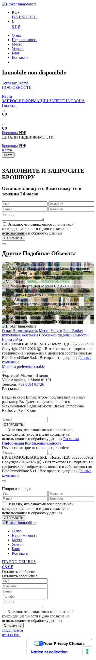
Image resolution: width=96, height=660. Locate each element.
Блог (16, 549)
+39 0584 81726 (31, 384)
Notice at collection (49, 651)
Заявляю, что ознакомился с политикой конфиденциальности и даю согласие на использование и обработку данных (40, 436)
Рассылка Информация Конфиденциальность (40, 441)
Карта (7, 96)
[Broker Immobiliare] (19, 4)
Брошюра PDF (14, 133)
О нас (7, 331)
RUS (32, 562)
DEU (32, 17)
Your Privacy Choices (64, 643)
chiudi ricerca (12, 630)
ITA (15, 17)
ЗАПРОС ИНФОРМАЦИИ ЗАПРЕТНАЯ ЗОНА (43, 101)
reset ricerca (11, 635)
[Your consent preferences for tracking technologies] (87, 651)
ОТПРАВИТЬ (13, 424)
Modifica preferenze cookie (23, 366)
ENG (23, 17)
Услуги (56, 331)
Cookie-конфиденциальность (63, 335)
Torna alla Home (15, 83)
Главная (8, 105)
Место (44, 331)
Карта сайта (12, 339)
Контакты (30, 335)
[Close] (4, 244)
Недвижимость (25, 331)
